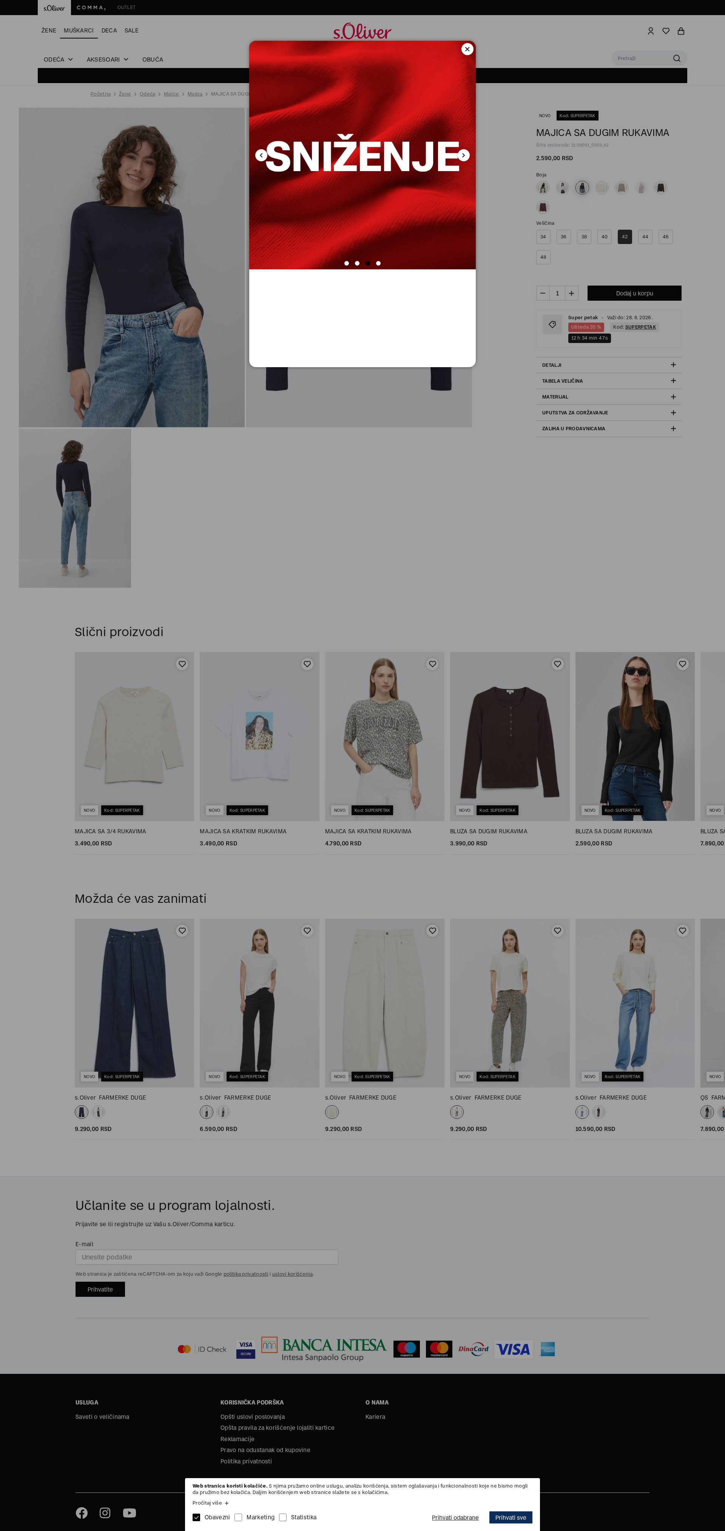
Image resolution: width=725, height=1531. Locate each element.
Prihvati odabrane (455, 1517)
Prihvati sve (510, 1517)
